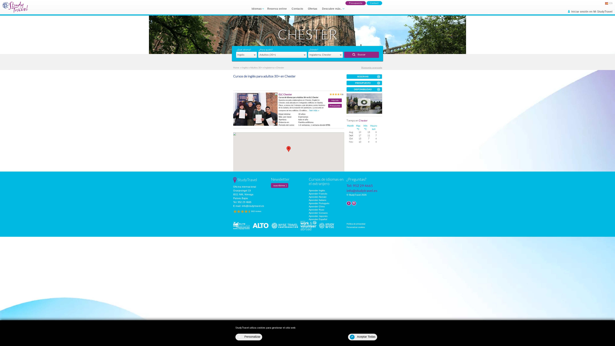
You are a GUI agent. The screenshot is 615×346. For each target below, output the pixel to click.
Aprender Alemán (317, 197)
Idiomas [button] (257, 8)
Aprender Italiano (317, 200)
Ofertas (312, 8)
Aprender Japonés (318, 216)
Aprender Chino (317, 206)
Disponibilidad (363, 89)
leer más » (314, 110)
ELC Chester (285, 94)
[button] (289, 149)
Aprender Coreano (318, 213)
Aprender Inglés (317, 190)
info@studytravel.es (253, 206)
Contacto (297, 8)
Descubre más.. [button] (332, 8)
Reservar (363, 76)
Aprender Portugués (319, 203)
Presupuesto (355, 3)
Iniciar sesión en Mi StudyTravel (591, 11)
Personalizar (249, 336)
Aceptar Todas (363, 336)
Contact (374, 3)
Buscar (361, 54)
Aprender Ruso (316, 209)
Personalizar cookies (356, 227)
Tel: (242, 202)
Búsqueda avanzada (371, 67)
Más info (335, 100)
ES (611, 3)
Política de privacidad (356, 224)
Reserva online (277, 8)
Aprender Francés (318, 193)
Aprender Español (318, 219)
